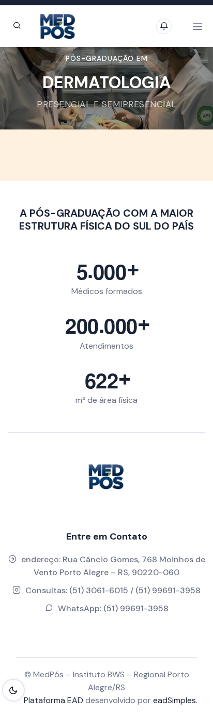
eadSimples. (175, 700)
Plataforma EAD (53, 700)
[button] (25, 88)
